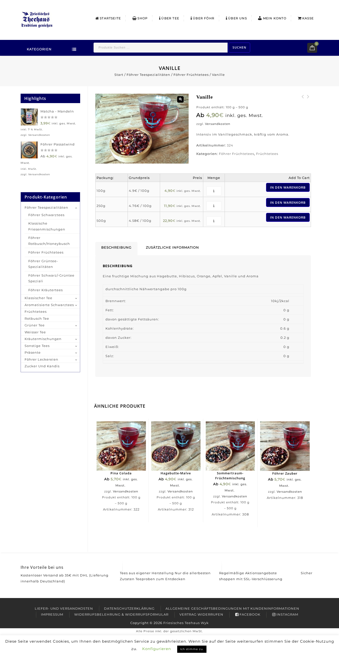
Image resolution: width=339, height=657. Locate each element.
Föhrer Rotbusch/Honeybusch (49, 241)
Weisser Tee (35, 332)
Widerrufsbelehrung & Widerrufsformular (121, 614)
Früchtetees (267, 154)
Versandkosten (217, 124)
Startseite (110, 18)
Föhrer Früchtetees (191, 75)
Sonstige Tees (37, 346)
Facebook (249, 614)
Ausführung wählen (123, 451)
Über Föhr (203, 18)
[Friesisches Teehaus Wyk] (37, 19)
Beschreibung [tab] (116, 247)
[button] (180, 99)
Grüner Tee (35, 325)
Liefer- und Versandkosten (64, 608)
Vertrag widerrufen (201, 614)
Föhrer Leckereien (41, 359)
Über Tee (170, 18)
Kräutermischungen (43, 339)
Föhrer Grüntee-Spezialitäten (43, 264)
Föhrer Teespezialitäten (148, 75)
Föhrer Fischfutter (302, 100)
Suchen (239, 47)
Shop (142, 18)
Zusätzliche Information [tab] (172, 247)
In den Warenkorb (288, 187)
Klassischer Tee (38, 298)
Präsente (33, 352)
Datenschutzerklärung (129, 608)
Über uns (237, 18)
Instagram (287, 614)
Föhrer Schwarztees (46, 215)
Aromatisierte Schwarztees (49, 305)
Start (118, 75)
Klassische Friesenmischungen (46, 226)
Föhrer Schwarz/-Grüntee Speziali (51, 278)
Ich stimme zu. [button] (191, 649)
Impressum (52, 614)
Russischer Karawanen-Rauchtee (308, 103)
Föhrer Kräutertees (45, 290)
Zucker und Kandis (42, 366)
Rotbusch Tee (37, 318)
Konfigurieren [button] (156, 648)
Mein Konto (274, 18)
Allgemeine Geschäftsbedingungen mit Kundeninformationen (232, 608)
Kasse (308, 18)
